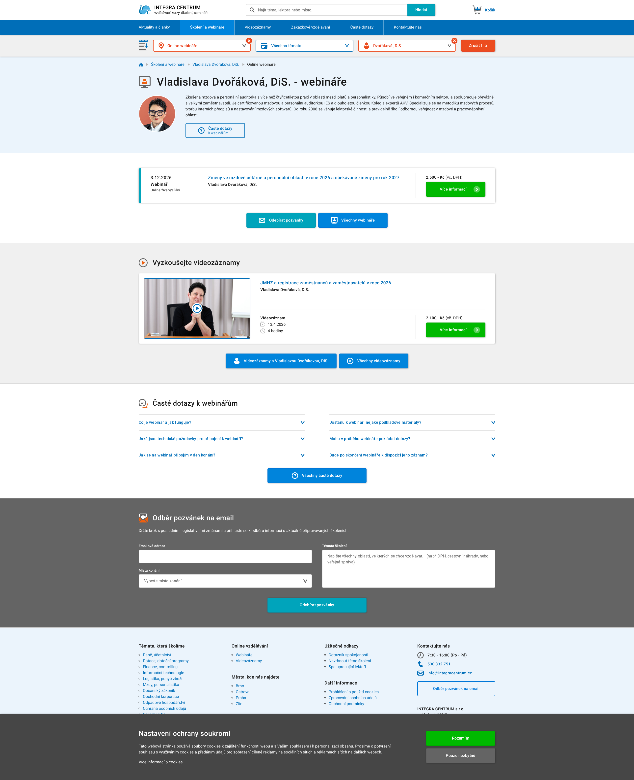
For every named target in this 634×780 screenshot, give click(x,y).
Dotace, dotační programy (166, 660)
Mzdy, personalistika (161, 684)
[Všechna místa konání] (249, 41)
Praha (241, 697)
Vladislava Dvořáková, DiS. (215, 64)
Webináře (244, 654)
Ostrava (242, 691)
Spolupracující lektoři (347, 666)
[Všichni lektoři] (454, 41)
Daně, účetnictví (157, 654)
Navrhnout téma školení (350, 660)
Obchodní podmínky (346, 703)
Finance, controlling (160, 666)
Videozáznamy (249, 660)
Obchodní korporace (161, 696)
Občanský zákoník (159, 690)
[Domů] (141, 64)
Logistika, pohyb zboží (162, 678)
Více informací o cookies (161, 762)
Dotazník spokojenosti (348, 654)
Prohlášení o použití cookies (354, 691)
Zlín (239, 703)
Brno (240, 685)
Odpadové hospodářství (164, 702)
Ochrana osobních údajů (164, 708)
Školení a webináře (168, 64)
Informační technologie (163, 672)
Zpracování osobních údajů (353, 697)
